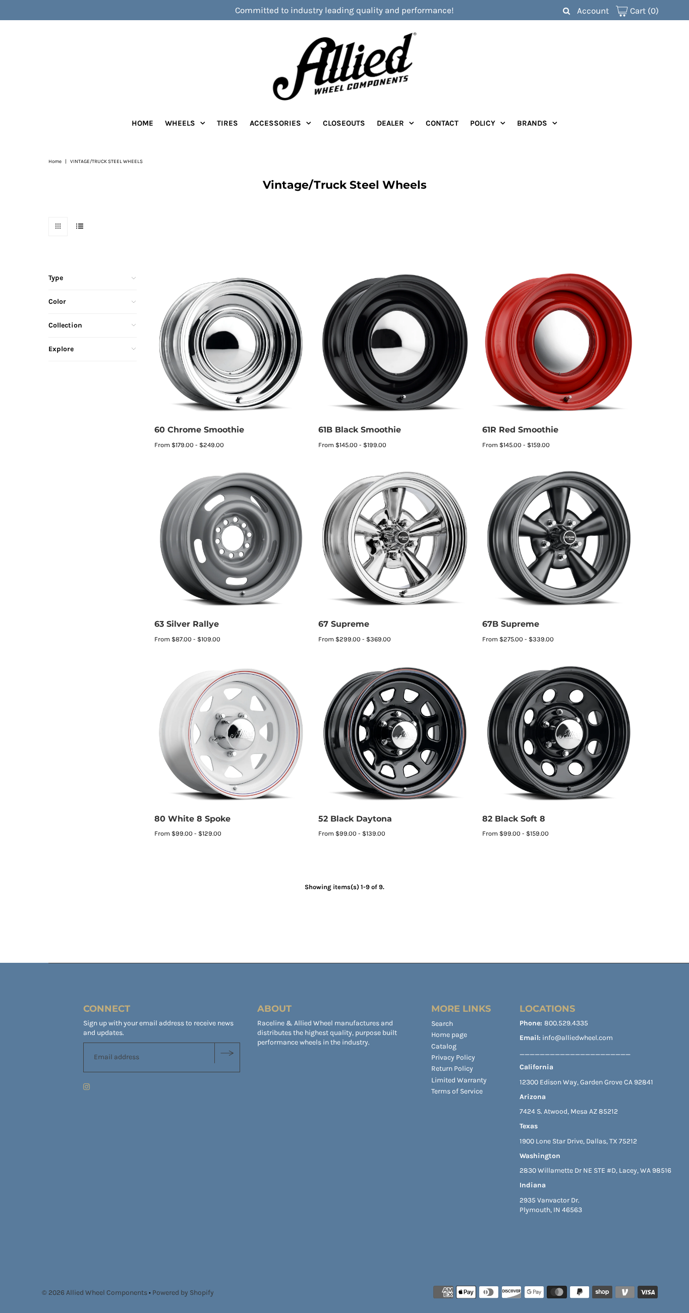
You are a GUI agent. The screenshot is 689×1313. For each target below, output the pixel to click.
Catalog (443, 1046)
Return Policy (452, 1068)
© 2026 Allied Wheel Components (94, 1292)
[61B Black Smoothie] (395, 343)
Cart (643, 11)
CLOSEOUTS (344, 123)
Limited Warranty (459, 1080)
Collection (65, 325)
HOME (142, 123)
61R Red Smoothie (520, 429)
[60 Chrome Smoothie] (231, 343)
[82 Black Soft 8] (559, 732)
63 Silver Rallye (186, 624)
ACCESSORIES (275, 123)
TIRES (227, 123)
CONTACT (442, 123)
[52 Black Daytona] (395, 732)
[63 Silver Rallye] (231, 538)
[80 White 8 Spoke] (231, 732)
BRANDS (532, 123)
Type (55, 277)
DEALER (390, 123)
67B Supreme (510, 624)
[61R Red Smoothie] (559, 343)
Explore (61, 349)
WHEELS (180, 123)
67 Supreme (343, 624)
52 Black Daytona (355, 819)
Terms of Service (457, 1091)
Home (55, 161)
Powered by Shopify (183, 1292)
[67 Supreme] (395, 538)
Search (442, 1023)
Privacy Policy (453, 1057)
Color (57, 301)
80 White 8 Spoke (192, 819)
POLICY (482, 123)
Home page (449, 1034)
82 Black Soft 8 (513, 819)
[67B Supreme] (559, 538)
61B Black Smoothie (359, 429)
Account (593, 11)
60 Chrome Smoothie (199, 429)
